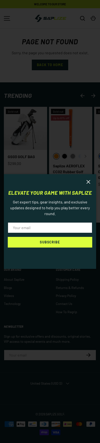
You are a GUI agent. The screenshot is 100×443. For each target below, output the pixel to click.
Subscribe (50, 242)
